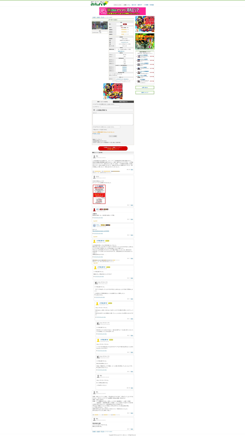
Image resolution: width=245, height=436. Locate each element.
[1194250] (129, 205)
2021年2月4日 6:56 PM (104, 341)
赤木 (97, 209)
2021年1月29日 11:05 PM (102, 268)
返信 (132, 169)
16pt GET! (96, 263)
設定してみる (97, 133)
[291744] (129, 299)
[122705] (129, 413)
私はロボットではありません (100, 129)
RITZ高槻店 (142, 79)
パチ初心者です (100, 240)
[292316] (129, 335)
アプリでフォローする (98, 217)
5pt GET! (95, 221)
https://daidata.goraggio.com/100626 (101, 231)
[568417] (129, 235)
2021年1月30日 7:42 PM (103, 304)
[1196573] (129, 169)
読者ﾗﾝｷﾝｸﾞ (140, 4)
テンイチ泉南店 (143, 67)
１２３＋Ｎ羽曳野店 (144, 63)
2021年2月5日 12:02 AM (104, 377)
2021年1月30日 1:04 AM (102, 283)
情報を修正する (121, 51)
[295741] (129, 388)
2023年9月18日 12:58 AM (101, 178)
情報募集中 (124, 67)
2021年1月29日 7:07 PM (100, 242)
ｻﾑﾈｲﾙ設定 (152, 4)
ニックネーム (96, 106)
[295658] (129, 352)
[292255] (129, 318)
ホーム (129, 4)
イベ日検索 (146, 4)
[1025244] (129, 219)
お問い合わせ (145, 87)
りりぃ (98, 225)
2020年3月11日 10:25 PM (101, 393)
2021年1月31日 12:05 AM (105, 324)
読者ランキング (145, 92)
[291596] (129, 258)
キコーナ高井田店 (144, 55)
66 (107, 240)
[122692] (129, 429)
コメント (95, 112)
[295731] (129, 371)
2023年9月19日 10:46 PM (101, 157)
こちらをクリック (124, 42)
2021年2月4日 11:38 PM (104, 357)
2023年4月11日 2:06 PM (100, 210)
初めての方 (134, 4)
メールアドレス (96, 126)
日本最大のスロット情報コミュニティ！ (113, 148)
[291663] (129, 278)
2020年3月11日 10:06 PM (101, 420)
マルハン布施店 (143, 75)
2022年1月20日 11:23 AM (101, 226)
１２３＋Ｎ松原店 (144, 59)
